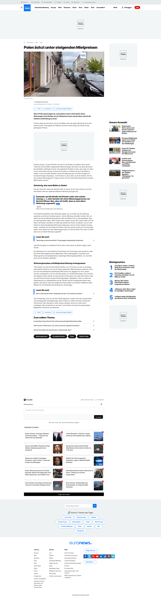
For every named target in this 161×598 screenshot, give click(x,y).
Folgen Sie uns (53, 563)
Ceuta (88, 522)
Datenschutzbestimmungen (72, 563)
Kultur (86, 7)
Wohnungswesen (41, 336)
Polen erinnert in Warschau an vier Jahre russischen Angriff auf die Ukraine (56, 325)
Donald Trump (62, 522)
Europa (53, 7)
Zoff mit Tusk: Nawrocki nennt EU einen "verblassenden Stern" (53, 330)
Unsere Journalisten (40, 578)
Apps (50, 566)
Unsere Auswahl (118, 122)
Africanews (52, 573)
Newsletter (89, 562)
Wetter (51, 558)
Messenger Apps (54, 568)
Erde (92, 7)
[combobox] (92, 2)
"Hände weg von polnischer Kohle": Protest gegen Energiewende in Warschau (59, 240)
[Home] (24, 42)
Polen (41, 42)
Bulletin (51, 555)
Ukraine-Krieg (83, 336)
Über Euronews (69, 553)
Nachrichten (30, 42)
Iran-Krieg (68, 517)
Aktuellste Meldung (42, 7)
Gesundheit (101, 7)
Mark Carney (99, 522)
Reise (75, 7)
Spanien (93, 517)
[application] (64, 74)
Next (80, 7)
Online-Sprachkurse (55, 576)
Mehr (66, 549)
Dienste (51, 549)
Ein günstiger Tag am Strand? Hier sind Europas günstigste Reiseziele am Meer (58, 321)
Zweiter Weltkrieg (66, 526)
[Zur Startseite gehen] (27, 7)
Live (137, 7)
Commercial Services (70, 555)
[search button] (82, 2)
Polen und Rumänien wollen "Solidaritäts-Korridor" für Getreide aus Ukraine (59, 293)
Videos (36, 573)
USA (98, 526)
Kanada (89, 526)
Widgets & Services (55, 571)
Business (67, 7)
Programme (37, 576)
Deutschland (76, 522)
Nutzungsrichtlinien (70, 558)
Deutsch (25, 2)
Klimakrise (80, 531)
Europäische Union (59, 336)
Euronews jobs (68, 568)
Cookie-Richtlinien (69, 560)
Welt (59, 7)
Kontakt (66, 566)
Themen (36, 549)
